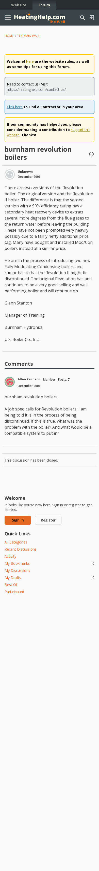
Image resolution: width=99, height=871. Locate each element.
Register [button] (48, 520)
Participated (14, 591)
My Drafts (49, 577)
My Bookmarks (49, 563)
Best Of (11, 584)
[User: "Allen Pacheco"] (10, 382)
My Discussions (17, 570)
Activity (10, 556)
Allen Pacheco (29, 379)
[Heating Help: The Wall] (39, 18)
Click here (15, 106)
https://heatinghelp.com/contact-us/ (36, 89)
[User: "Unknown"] (10, 174)
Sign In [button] (18, 520)
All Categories (16, 542)
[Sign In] (91, 18)
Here (30, 61)
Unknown (25, 171)
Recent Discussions (21, 549)
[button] (91, 154)
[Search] (82, 18)
